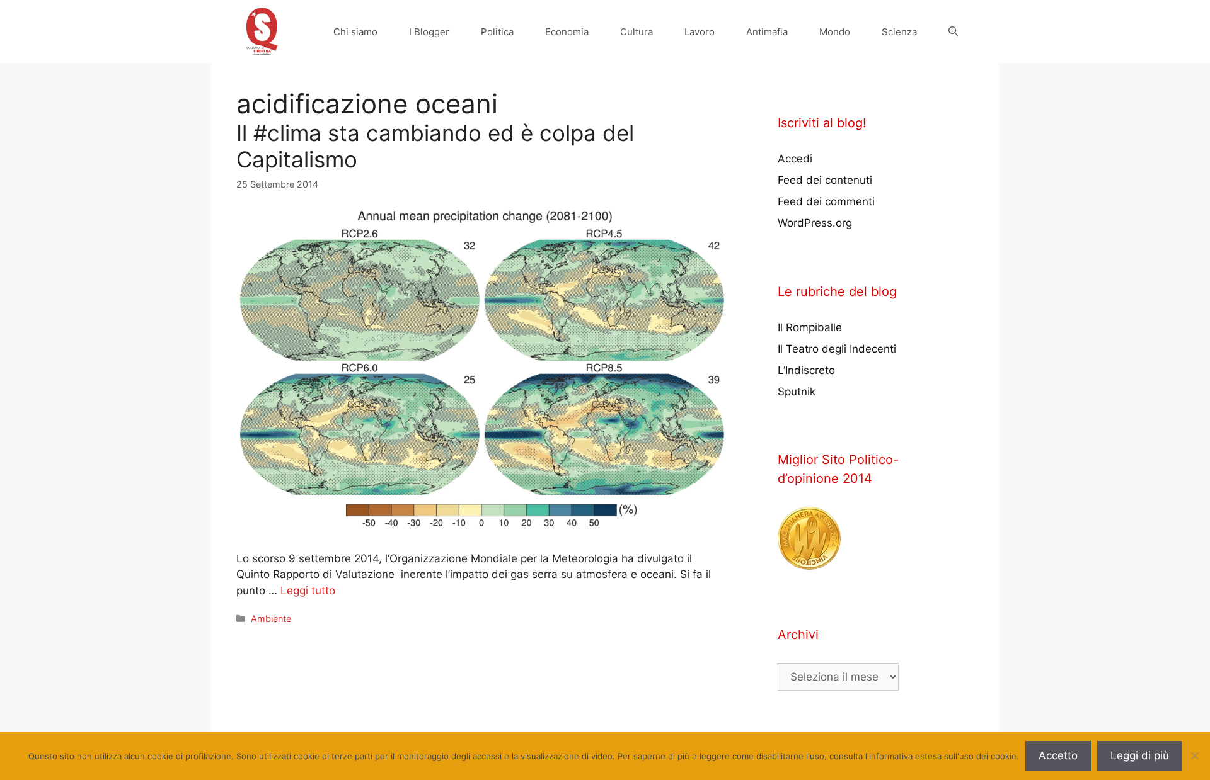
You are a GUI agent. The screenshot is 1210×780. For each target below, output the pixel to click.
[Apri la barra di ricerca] (953, 32)
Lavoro (699, 32)
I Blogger (429, 32)
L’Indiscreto (806, 370)
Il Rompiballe (810, 327)
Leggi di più (1139, 755)
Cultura (636, 32)
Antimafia (767, 32)
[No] (1194, 755)
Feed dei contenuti (825, 180)
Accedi (795, 158)
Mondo (834, 32)
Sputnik (796, 391)
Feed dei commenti (826, 201)
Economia (567, 32)
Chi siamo (355, 32)
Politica (497, 32)
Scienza (899, 32)
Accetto (1058, 755)
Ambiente (271, 618)
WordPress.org (815, 223)
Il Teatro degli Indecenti (837, 348)
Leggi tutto (307, 590)
